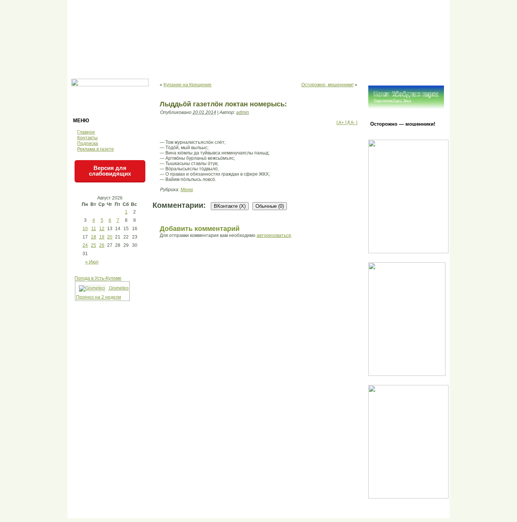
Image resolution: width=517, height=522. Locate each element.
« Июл (91, 262)
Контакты (87, 137)
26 (101, 245)
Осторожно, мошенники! (327, 84)
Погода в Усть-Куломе (98, 278)
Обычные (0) (269, 206)
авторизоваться (274, 235)
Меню (187, 189)
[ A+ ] (341, 122)
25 (93, 245)
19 (101, 237)
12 (101, 228)
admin (242, 112)
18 (93, 237)
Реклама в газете (95, 149)
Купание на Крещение (188, 84)
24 (85, 245)
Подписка (87, 143)
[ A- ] (353, 122)
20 (109, 237)
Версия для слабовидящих (110, 171)
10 (85, 228)
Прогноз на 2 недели (98, 297)
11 (93, 228)
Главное (86, 132)
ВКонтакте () (230, 206)
